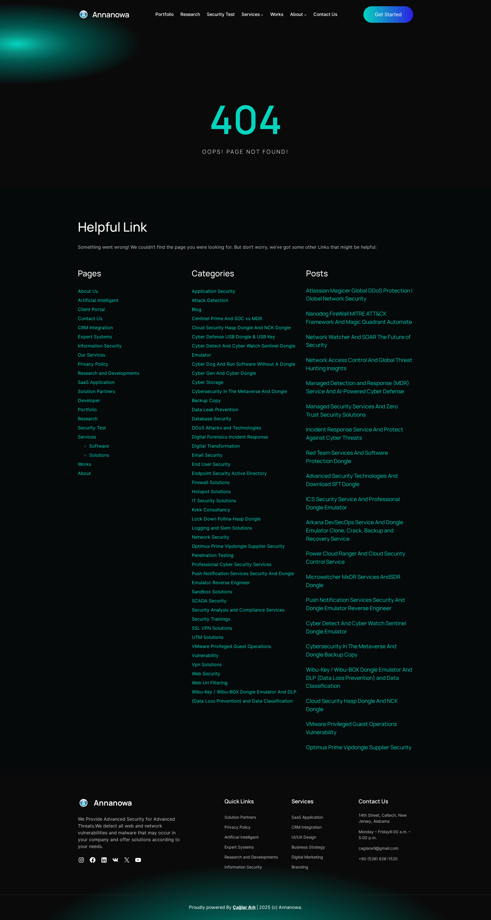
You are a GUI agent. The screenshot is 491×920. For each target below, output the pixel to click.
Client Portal (91, 309)
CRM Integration (95, 327)
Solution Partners (96, 391)
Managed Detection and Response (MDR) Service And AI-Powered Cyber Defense (357, 387)
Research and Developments (108, 373)
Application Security (213, 291)
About (84, 473)
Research (87, 418)
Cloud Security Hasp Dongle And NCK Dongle (241, 327)
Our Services (91, 355)
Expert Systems (95, 336)
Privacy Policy (93, 364)
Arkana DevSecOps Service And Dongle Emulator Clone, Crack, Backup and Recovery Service (354, 530)
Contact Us (90, 318)
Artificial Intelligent (98, 300)
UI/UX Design (304, 837)
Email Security (207, 455)
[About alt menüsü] (305, 14)
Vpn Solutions (207, 664)
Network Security (210, 537)
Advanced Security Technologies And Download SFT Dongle (352, 480)
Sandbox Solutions (212, 591)
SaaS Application (96, 382)
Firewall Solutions (211, 482)
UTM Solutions (207, 637)
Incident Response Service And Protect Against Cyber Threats (354, 433)
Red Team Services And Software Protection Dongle (347, 457)
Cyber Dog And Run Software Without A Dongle (243, 364)
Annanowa (110, 14)
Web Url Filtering (210, 683)
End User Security (211, 464)
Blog (196, 309)
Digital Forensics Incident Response (230, 437)
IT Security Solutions (214, 500)
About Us (88, 291)
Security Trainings (211, 619)
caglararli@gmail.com (378, 848)
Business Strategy (308, 847)
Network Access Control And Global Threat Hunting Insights (359, 364)
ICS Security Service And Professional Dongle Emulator (353, 503)
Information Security (100, 346)
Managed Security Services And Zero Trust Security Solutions (352, 410)
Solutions (99, 455)
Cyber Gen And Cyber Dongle (224, 373)
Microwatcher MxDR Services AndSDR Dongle (353, 581)
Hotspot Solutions (211, 491)
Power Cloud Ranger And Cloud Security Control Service (355, 557)
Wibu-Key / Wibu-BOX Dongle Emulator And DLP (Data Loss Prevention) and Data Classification (359, 678)
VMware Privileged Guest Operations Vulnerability (351, 728)
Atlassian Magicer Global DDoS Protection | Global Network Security (359, 294)
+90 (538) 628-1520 (378, 858)
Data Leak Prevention (215, 409)
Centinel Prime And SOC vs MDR (227, 318)
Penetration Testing (213, 555)
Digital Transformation (216, 446)
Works (84, 464)
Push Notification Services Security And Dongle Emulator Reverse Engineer (355, 604)
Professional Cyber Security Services (231, 564)
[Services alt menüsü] (262, 14)
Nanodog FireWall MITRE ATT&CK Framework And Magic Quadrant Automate (359, 318)
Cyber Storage (207, 382)
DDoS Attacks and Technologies (226, 428)
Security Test (92, 428)
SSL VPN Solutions (212, 628)
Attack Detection (210, 300)
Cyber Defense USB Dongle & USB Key (233, 336)
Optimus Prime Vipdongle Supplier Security (238, 546)
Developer (89, 400)
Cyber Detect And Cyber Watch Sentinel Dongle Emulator (356, 627)
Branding (300, 867)
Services (87, 437)
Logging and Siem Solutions (222, 528)
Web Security (206, 673)
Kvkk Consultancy (211, 510)
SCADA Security (209, 601)
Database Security (211, 418)
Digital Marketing (307, 857)
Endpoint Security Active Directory (229, 473)
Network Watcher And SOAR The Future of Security (358, 341)
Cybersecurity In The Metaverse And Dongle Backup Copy (351, 650)
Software (99, 446)
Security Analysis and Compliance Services (238, 610)
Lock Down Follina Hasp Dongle (226, 519)
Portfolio (87, 409)
